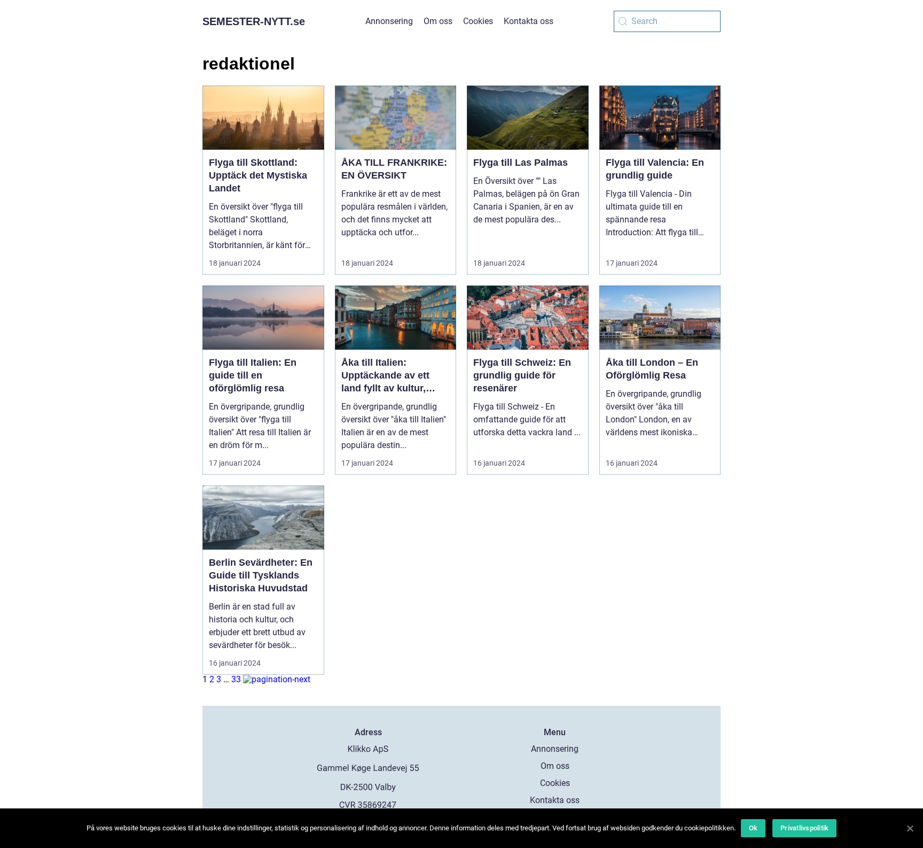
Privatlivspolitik (804, 828)
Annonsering (389, 21)
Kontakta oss (528, 21)
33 (236, 679)
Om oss (438, 21)
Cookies (478, 21)
